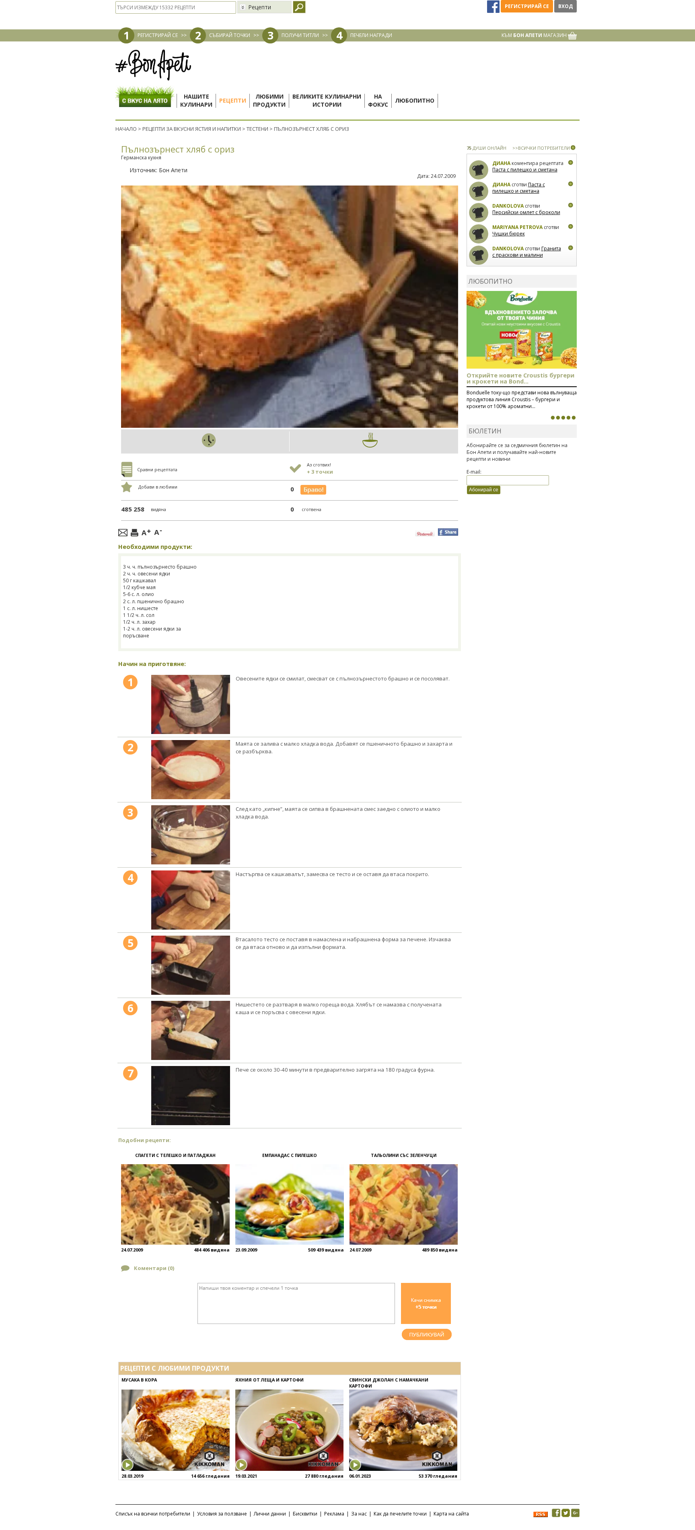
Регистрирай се (527, 6)
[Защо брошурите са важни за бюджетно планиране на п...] (574, 418)
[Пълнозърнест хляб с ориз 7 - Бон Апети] (190, 1095)
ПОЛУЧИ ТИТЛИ (300, 35)
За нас (359, 1513)
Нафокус (378, 100)
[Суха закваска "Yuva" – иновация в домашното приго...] (553, 418)
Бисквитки (305, 1513)
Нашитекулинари (196, 100)
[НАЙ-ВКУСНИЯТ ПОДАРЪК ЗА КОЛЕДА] (563, 418)
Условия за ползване (222, 1513)
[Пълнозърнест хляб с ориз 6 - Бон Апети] (190, 1030)
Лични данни (270, 1513)
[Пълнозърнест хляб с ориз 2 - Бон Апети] (190, 769)
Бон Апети (173, 170)
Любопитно (414, 100)
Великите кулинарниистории (326, 100)
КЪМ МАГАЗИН (535, 35)
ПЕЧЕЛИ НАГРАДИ (371, 35)
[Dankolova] (479, 213)
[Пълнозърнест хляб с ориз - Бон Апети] (190, 704)
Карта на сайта (451, 1513)
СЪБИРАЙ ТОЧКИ (229, 35)
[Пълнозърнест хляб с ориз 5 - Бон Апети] (190, 965)
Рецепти (232, 100)
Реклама (334, 1513)
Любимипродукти (269, 100)
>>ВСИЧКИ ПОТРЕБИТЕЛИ (541, 148)
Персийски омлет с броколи (526, 212)
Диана (501, 163)
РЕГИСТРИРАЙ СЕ (158, 35)
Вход (565, 6)
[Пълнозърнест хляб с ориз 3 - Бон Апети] (190, 834)
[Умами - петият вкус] (568, 418)
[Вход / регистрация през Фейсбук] (494, 6)
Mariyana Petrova (517, 227)
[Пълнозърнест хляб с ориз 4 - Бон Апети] (190, 900)
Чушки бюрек (508, 233)
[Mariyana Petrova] (479, 234)
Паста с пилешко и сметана (524, 169)
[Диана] (479, 170)
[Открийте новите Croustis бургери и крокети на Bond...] (558, 418)
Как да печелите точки (400, 1513)
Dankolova (508, 205)
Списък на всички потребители (152, 1513)
